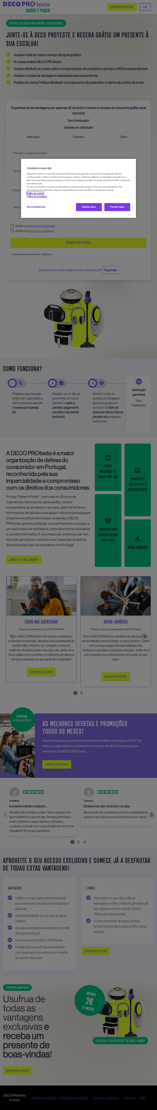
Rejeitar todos (89, 207)
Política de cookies (35, 193)
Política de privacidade (37, 196)
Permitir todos (117, 207)
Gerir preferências (36, 206)
